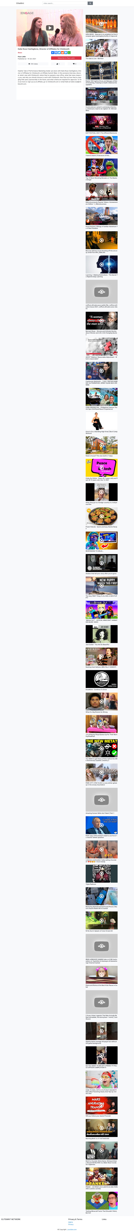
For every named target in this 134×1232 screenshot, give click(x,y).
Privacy (70, 1224)
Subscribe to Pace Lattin (66, 58)
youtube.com (72, 1229)
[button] (90, 3)
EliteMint (20, 3)
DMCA (70, 1222)
